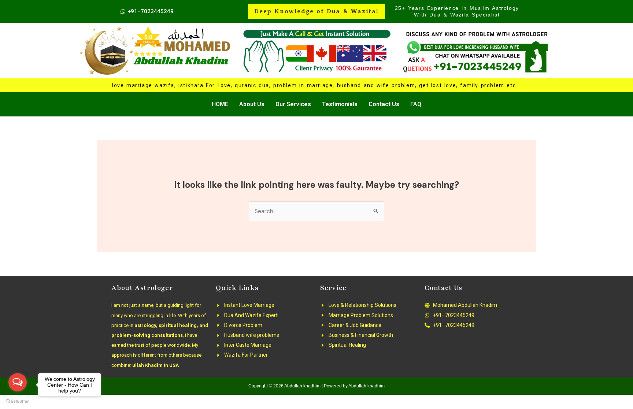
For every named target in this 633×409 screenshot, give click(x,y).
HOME (220, 104)
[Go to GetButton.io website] (17, 401)
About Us (251, 104)
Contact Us (384, 104)
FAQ (415, 104)
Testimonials (340, 104)
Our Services (293, 104)
